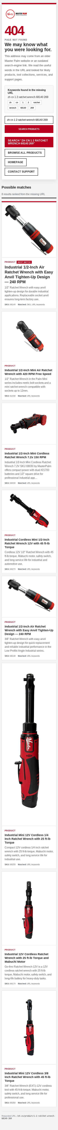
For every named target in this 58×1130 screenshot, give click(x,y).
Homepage (15, 162)
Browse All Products (25, 152)
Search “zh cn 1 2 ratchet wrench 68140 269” (28, 142)
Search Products (29, 129)
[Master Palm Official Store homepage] (16, 19)
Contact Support (21, 171)
